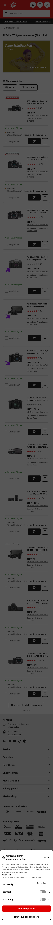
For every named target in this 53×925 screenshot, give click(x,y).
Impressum (23, 877)
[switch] (43, 891)
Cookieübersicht (35, 877)
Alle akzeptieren (26, 908)
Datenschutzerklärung (10, 877)
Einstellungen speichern (26, 916)
